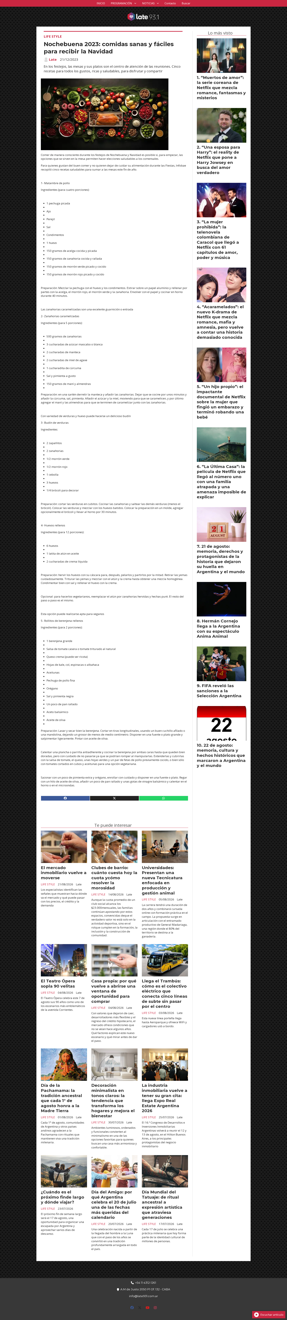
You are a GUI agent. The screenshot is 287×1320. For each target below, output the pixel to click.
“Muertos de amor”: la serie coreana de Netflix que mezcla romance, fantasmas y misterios (221, 87)
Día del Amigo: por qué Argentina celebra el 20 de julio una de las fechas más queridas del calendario (113, 1204)
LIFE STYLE (53, 36)
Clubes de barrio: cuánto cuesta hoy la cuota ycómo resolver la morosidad (114, 877)
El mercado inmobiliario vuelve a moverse (64, 872)
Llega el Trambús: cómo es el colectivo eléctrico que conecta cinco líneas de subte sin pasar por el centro (164, 993)
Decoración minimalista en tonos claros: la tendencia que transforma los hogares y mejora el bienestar (113, 1100)
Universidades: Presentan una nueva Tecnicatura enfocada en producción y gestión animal (162, 880)
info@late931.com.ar (143, 1296)
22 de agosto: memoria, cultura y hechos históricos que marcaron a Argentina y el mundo (221, 755)
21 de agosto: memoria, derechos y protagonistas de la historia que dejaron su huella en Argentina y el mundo (221, 559)
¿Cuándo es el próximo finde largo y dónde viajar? (62, 1197)
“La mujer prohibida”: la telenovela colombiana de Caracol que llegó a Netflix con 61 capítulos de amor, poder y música (218, 239)
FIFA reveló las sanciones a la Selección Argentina (219, 690)
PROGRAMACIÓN (121, 3)
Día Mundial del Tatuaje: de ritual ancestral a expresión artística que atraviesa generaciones (162, 1204)
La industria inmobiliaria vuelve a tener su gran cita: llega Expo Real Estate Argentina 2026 (164, 1098)
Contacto (170, 3)
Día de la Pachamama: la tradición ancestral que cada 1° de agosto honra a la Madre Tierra (61, 1098)
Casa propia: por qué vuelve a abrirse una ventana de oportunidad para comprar (113, 991)
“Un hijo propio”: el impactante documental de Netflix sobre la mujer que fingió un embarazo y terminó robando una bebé (221, 402)
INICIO (101, 3)
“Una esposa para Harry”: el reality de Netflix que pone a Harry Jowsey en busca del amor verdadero (218, 160)
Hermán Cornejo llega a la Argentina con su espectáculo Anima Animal (218, 628)
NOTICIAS (148, 3)
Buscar (186, 3)
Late (53, 60)
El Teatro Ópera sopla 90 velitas (58, 983)
